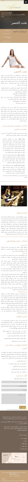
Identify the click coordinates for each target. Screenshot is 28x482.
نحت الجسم (8, 30)
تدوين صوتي (24, 446)
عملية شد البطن (7, 41)
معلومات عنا (24, 438)
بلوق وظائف (24, 443)
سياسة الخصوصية (16, 475)
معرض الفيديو (24, 448)
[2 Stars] (25, 409)
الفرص (10, 475)
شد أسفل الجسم (7, 33)
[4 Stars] (24, 409)
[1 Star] (26, 409)
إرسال (24, 407)
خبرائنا (25, 441)
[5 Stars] (23, 409)
